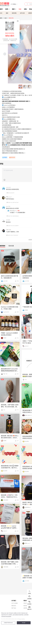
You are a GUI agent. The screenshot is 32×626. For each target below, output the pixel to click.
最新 (7, 13)
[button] (14, 4)
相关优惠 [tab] (11, 246)
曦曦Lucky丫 (9, 197)
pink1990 (8, 206)
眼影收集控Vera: (13, 210)
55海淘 (4, 4)
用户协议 (13, 608)
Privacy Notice (21, 619)
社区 (1, 13)
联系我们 (26, 605)
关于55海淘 (14, 603)
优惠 (6, 9)
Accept (23, 622)
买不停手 (8, 220)
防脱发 (5, 157)
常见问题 (26, 603)
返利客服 (26, 608)
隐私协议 (13, 605)
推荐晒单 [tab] (2, 246)
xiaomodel (8, 187)
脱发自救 (13, 157)
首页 (1, 18)
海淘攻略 (14, 13)
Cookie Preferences (8, 622)
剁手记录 (22, 13)
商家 (13, 9)
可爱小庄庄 (8, 229)
